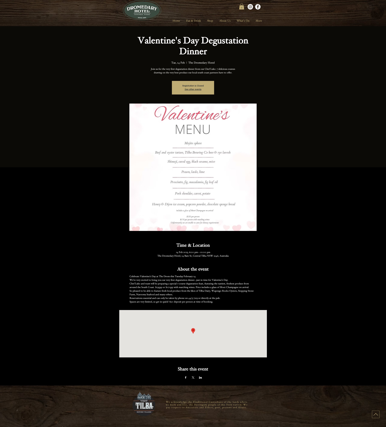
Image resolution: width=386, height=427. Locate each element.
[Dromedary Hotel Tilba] (250, 7)
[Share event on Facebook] (185, 377)
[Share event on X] (193, 377)
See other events (193, 89)
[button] (241, 6)
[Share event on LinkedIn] (200, 377)
